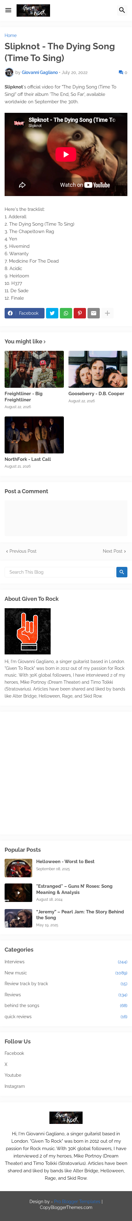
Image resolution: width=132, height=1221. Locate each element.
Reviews (66, 994)
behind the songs (66, 1005)
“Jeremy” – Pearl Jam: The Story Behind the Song (80, 915)
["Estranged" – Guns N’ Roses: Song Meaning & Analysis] (18, 892)
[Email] (93, 313)
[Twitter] (52, 313)
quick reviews (66, 1016)
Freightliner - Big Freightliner (24, 397)
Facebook (14, 1053)
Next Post (112, 551)
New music (66, 972)
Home (11, 35)
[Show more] (107, 313)
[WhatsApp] (66, 313)
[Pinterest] (80, 313)
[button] (8, 10)
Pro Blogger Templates (77, 1201)
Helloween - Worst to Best (65, 861)
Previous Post (23, 551)
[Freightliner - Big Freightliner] (34, 369)
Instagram (15, 1086)
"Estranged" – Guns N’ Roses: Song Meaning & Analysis (74, 889)
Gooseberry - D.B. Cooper (96, 393)
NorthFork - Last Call (28, 459)
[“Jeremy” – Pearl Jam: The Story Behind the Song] (18, 918)
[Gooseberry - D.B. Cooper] (98, 369)
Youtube (13, 1075)
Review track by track (66, 983)
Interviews (66, 961)
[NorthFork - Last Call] (34, 434)
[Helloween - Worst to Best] (18, 868)
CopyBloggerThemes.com (66, 1207)
